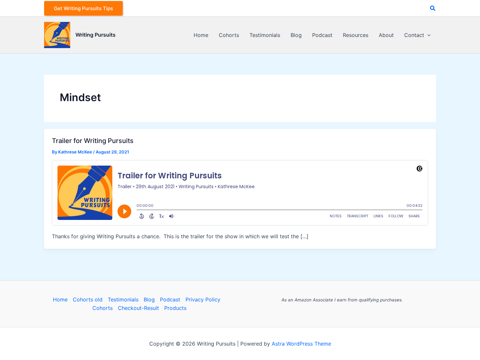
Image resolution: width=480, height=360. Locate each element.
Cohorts (102, 308)
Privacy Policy (202, 299)
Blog (149, 299)
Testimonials (123, 299)
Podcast (170, 299)
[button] (83, 8)
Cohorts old (88, 299)
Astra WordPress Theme (301, 343)
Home (60, 299)
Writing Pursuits (95, 34)
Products (175, 308)
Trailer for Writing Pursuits (93, 141)
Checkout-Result (138, 308)
